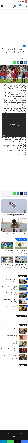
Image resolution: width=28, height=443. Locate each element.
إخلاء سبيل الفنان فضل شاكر (12, 335)
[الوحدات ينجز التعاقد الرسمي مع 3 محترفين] (23, 295)
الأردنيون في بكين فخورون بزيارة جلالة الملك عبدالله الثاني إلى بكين (9, 287)
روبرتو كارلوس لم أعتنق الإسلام (11, 280)
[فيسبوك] (25, 62)
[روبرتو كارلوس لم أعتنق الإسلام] (23, 281)
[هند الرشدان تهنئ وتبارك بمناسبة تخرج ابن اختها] (23, 350)
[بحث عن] (26, 6)
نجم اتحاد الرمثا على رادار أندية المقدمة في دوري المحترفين (22, 251)
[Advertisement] (14, 25)
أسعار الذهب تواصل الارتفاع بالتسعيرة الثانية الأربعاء (9, 307)
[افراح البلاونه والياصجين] (23, 344)
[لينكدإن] (18, 62)
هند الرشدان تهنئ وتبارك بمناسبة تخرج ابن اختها (9, 349)
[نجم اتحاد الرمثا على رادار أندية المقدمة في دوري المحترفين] (21, 245)
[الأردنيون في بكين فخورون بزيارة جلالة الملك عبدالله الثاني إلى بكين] (23, 288)
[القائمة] (2, 6)
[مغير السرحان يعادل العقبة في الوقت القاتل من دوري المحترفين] (7, 259)
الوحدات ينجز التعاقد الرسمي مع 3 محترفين (10, 293)
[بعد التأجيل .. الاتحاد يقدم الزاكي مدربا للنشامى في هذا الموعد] (23, 301)
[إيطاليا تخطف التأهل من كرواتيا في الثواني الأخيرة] (7, 245)
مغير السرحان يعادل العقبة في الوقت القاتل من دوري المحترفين (7, 265)
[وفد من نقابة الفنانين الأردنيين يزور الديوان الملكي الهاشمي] (23, 357)
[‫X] (21, 62)
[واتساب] (14, 62)
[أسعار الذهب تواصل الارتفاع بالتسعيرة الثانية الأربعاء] (23, 308)
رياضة (21, 43)
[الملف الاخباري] (18, 6)
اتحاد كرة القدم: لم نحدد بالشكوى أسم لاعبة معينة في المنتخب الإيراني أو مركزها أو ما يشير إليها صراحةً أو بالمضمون (21, 266)
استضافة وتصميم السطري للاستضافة (7, 433)
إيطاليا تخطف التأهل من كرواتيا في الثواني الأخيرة (7, 251)
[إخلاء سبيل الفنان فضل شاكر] (23, 337)
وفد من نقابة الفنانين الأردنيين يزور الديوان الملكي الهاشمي (10, 356)
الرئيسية (24, 43)
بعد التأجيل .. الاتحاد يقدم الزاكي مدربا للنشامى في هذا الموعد (10, 300)
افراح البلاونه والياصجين (13, 342)
